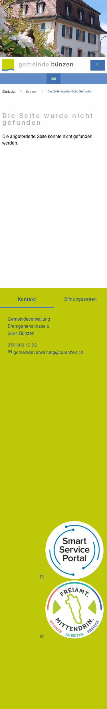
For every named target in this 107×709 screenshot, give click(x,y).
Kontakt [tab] (27, 299)
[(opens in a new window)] (72, 550)
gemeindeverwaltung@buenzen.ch (48, 352)
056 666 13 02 (22, 344)
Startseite (8, 91)
